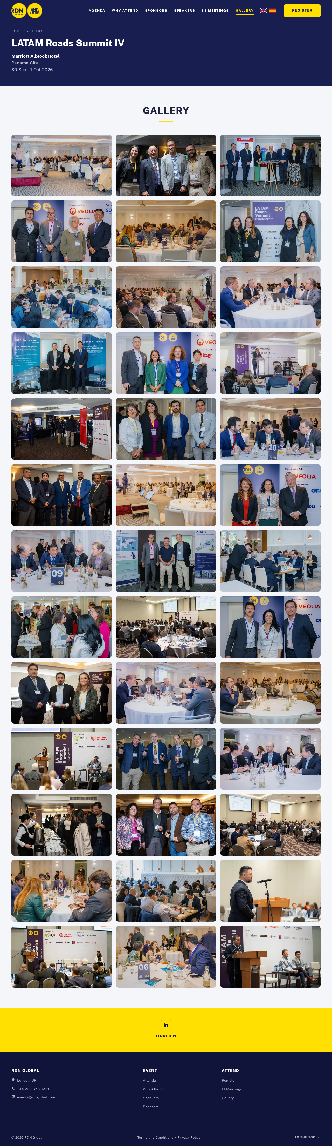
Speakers (184, 10)
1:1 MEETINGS (215, 10)
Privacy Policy (189, 1137)
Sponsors (156, 10)
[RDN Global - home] (26, 10)
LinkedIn (166, 1036)
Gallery (245, 10)
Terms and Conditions (155, 1137)
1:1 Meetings (232, 1089)
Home (16, 30)
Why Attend (125, 10)
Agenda (97, 10)
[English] (263, 10)
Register (302, 10)
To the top (305, 1137)
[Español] (272, 10)
